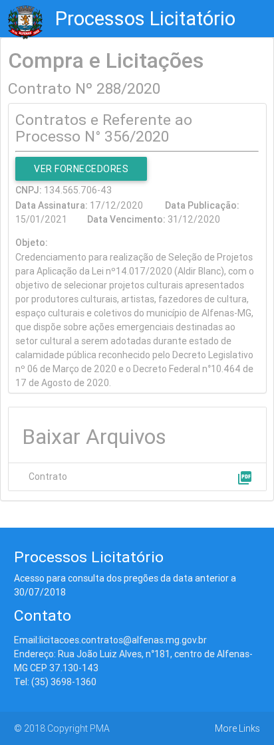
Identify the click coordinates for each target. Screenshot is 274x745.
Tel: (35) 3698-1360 (55, 682)
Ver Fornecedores (81, 169)
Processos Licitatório (145, 19)
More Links (237, 728)
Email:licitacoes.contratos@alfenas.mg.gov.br (110, 640)
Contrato (48, 476)
